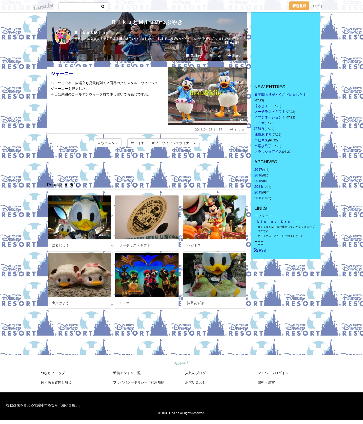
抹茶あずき (263, 134)
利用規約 (157, 382)
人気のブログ (195, 372)
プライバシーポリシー (130, 382)
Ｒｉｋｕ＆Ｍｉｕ (90, 32)
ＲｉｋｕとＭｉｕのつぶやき (147, 22)
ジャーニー (62, 73)
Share (236, 55)
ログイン (319, 5)
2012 (258, 197)
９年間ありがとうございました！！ (282, 94)
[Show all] (232, 42)
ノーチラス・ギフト (269, 111)
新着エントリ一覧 (127, 372)
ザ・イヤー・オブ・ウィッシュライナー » (163, 142)
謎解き (259, 128)
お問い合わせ (195, 382)
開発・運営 (266, 382)
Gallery (196, 55)
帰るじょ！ (263, 105)
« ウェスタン (108, 142)
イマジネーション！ (269, 117)
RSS (262, 250)
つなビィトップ (53, 372)
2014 (258, 186)
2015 (258, 180)
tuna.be (181, 363)
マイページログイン (273, 372)
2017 (258, 169)
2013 (258, 192)
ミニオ (259, 122)
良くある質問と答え (56, 382)
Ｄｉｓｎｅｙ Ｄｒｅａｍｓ (278, 221)
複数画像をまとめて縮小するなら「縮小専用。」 (44, 405)
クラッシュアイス (268, 151)
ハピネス (261, 139)
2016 (258, 175)
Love (217, 55)
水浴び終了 (263, 145)
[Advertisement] (147, 161)
